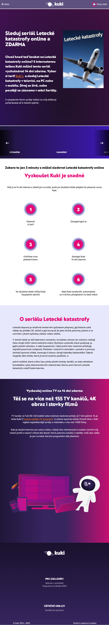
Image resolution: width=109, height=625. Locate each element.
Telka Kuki (102, 4)
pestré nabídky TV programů (38, 419)
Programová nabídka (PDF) (55, 586)
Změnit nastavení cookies (84, 623)
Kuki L (20, 76)
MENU (6, 4)
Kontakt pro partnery (54, 610)
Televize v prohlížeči (54, 583)
